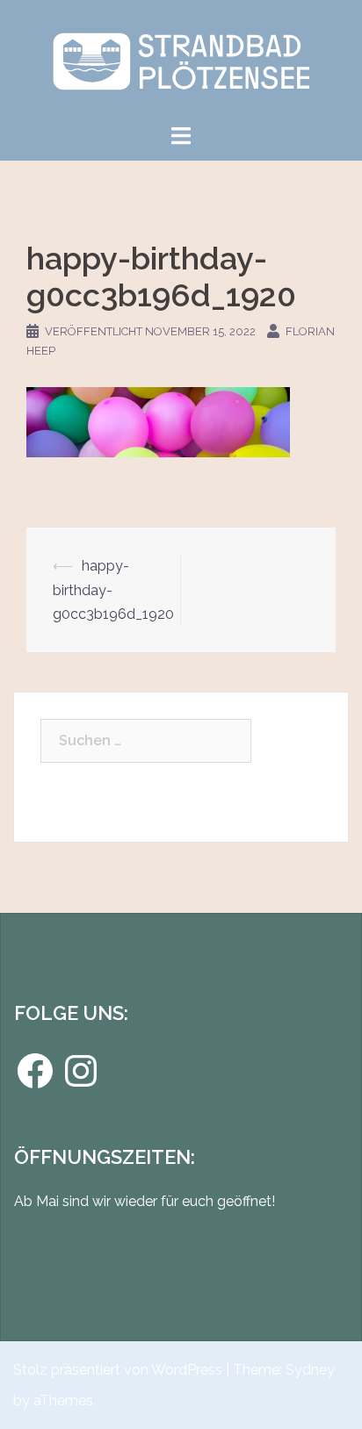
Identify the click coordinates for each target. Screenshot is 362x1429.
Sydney (310, 1369)
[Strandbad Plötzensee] (180, 60)
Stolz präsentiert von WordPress (117, 1369)
